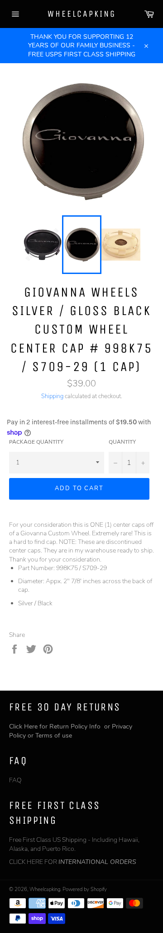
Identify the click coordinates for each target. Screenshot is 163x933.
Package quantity (36, 442)
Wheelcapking (82, 14)
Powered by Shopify (84, 889)
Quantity (122, 442)
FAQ (15, 780)
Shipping (52, 396)
